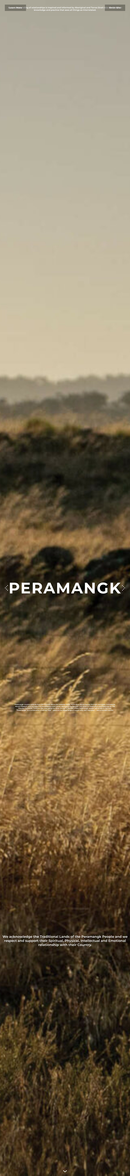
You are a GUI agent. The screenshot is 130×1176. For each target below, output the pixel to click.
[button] (123, 588)
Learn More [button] (15, 7)
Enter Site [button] (115, 7)
